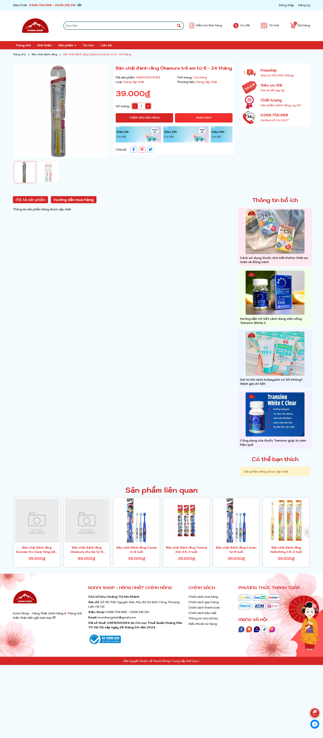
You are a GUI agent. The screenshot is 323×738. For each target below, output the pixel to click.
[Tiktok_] (264, 629)
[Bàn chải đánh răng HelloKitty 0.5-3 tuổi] (286, 521)
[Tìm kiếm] (179, 25)
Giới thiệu (44, 45)
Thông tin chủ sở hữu (203, 618)
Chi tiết (121, 136)
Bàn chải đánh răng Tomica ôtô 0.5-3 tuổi (186, 549)
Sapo (195, 661)
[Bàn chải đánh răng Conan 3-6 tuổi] (136, 521)
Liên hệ (106, 45)
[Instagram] (272, 629)
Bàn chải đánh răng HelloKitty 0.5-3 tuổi (286, 549)
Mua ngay (204, 117)
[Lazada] (257, 629)
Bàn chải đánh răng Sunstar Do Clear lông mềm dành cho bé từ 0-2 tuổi (37, 550)
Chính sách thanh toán (204, 607)
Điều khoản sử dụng (202, 624)
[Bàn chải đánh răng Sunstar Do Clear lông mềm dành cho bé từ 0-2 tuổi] (37, 521)
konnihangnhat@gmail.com (117, 617)
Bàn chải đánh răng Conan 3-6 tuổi (136, 549)
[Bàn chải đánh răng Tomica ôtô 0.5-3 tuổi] (186, 521)
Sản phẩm (66, 45)
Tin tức (88, 45)
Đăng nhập (286, 5)
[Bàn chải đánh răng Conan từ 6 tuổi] (236, 521)
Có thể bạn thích (275, 459)
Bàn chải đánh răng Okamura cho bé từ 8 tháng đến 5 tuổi (86, 550)
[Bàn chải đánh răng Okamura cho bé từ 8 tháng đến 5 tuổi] (87, 521)
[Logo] (35, 25)
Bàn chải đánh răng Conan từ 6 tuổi (236, 549)
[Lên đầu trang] (315, 702)
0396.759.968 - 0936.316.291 (52, 5)
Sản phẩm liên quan (161, 490)
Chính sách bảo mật (202, 613)
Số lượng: (123, 106)
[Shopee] (249, 629)
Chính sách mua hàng (203, 596)
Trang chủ (23, 45)
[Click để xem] (60, 110)
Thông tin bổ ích (275, 200)
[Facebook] (241, 629)
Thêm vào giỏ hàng (144, 117)
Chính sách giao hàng (203, 602)
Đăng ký (304, 5)
